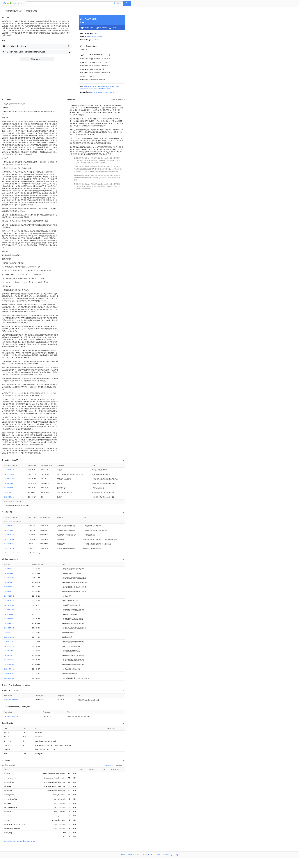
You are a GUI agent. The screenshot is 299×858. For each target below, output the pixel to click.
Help (176, 855)
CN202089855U (9, 587)
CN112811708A (9, 619)
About (123, 855)
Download (109, 766)
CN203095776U (9, 673)
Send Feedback (133, 855)
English (94, 33)
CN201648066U (9, 637)
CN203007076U (9, 483)
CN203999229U (9, 497)
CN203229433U (9, 492)
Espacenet (93, 92)
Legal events (109, 86)
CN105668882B (9, 526)
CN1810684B (8, 655)
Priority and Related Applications (100, 89)
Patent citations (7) (90, 86)
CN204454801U (9, 582)
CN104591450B (9, 664)
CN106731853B (9, 530)
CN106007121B (9, 600)
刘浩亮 (94, 37)
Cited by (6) (101, 86)
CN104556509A (9, 660)
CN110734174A (9, 539)
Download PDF (88, 28)
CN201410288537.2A (11, 700)
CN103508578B (9, 596)
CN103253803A (9, 488)
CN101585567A (9, 470)
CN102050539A (9, 479)
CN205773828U (9, 614)
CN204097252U (9, 591)
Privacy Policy (167, 855)
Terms (158, 855)
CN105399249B (9, 628)
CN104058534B (9, 569)
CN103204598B (9, 573)
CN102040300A (9, 610)
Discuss (111, 92)
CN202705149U (9, 646)
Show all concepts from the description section (20, 841)
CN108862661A (9, 535)
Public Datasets (147, 855)
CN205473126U (9, 669)
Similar (114, 28)
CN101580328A (9, 578)
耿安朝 (99, 37)
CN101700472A (9, 474)
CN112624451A (9, 544)
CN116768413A (9, 548)
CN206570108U (9, 642)
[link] (7, 774)
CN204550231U (9, 632)
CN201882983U (9, 678)
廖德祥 (89, 37)
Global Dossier (103, 92)
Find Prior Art (102, 28)
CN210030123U (9, 605)
